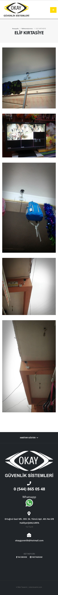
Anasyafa (15, 28)
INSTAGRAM (37, 557)
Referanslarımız (27, 28)
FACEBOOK (22, 557)
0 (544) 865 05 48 (29, 489)
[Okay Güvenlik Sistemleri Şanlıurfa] (16, 9)
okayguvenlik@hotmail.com (29, 540)
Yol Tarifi (29, 527)
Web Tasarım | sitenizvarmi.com (29, 587)
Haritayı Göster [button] (28, 437)
